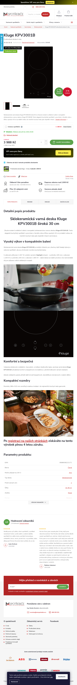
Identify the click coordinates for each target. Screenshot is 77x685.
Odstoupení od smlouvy (36, 634)
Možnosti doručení (12, 135)
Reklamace (32, 631)
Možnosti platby (10, 631)
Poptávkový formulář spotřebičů (12, 642)
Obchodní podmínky (9, 7)
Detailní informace (60, 119)
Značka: (69, 176)
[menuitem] (14, 22)
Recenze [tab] (29, 202)
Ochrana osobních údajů (13, 639)
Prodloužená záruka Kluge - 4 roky (25, 169)
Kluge (70, 493)
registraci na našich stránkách (28, 441)
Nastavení (14, 682)
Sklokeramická (67, 478)
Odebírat (62, 587)
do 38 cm (68, 488)
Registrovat (50, 2)
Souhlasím (61, 677)
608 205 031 (55, 612)
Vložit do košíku (63, 142)
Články (31, 626)
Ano (70, 473)
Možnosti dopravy (11, 634)
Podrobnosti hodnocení (28, 42)
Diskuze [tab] (47, 202)
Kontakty (8, 628)
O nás (7, 626)
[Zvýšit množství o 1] (46, 141)
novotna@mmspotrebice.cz (38, 612)
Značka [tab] (64, 202)
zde (51, 677)
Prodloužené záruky (34, 628)
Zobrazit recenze (24, 523)
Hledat (45, 14)
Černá (70, 468)
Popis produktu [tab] (12, 202)
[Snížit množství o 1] (46, 143)
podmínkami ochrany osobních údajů (37, 591)
